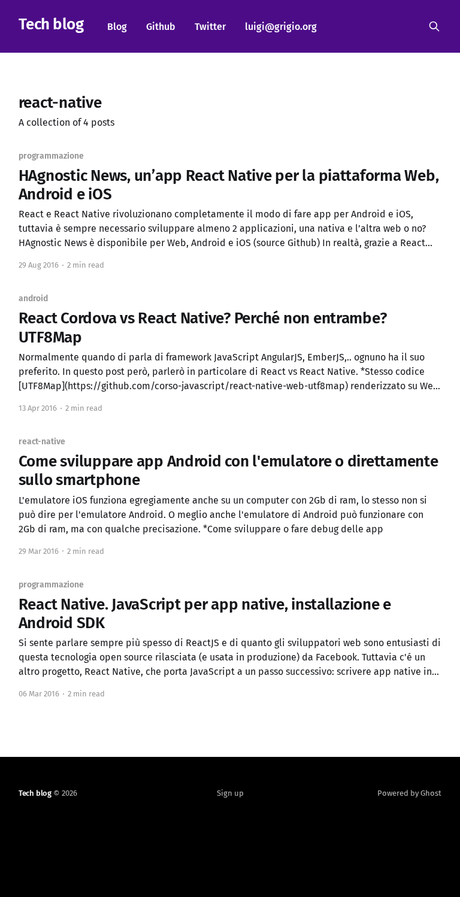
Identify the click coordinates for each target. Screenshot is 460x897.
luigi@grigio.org (281, 26)
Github (160, 26)
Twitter (210, 26)
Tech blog (51, 25)
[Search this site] (434, 26)
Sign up (230, 793)
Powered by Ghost (409, 793)
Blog (117, 26)
